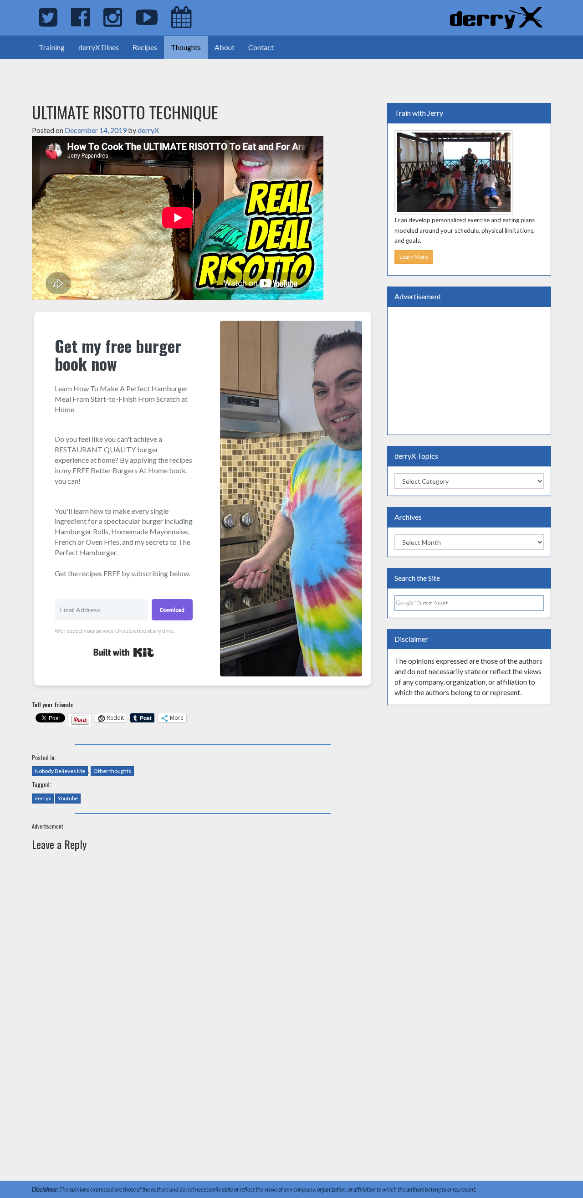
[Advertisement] (106, 73)
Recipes (145, 47)
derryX (148, 130)
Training (52, 47)
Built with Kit (123, 652)
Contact (261, 47)
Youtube (68, 798)
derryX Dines (98, 47)
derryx (43, 798)
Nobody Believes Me (60, 771)
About (225, 47)
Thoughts (186, 47)
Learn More (413, 256)
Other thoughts (112, 771)
